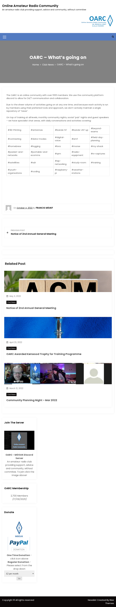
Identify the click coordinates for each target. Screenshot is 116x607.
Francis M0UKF (44, 207)
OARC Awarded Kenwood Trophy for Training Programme (43, 354)
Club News (11, 302)
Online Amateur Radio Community (30, 6)
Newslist (92, 600)
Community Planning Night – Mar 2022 (31, 400)
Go (19, 578)
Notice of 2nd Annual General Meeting (31, 308)
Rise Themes (109, 602)
